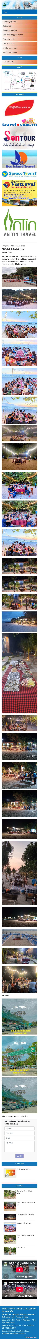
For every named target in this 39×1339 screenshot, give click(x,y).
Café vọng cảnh (8, 39)
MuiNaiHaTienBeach (18, 1333)
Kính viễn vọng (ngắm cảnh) (13, 35)
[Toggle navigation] (5, 12)
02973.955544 (16, 1325)
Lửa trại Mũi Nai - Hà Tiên (25, 1214)
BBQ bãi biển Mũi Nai (24, 1223)
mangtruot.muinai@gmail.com (18, 1331)
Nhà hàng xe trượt (9, 22)
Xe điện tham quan (10, 52)
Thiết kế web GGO (31, 1337)
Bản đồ (19, 67)
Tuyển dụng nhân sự (23, 1169)
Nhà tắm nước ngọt (10, 48)
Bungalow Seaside (10, 30)
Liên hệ (19, 1156)
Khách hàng (19, 94)
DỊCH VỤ (19, 17)
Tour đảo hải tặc (8, 62)
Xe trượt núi (7, 26)
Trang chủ (5, 246)
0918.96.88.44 (10, 1328)
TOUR (19, 58)
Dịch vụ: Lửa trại (9, 43)
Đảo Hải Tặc (21, 1248)
